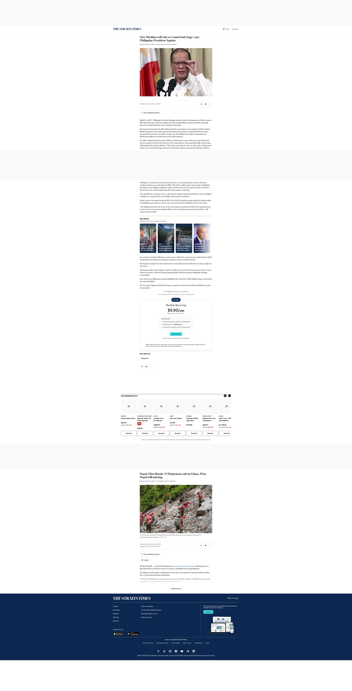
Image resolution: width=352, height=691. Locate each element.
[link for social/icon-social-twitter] (158, 651)
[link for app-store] (119, 634)
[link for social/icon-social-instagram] (170, 651)
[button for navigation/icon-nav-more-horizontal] (210, 104)
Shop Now (129, 433)
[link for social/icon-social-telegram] (187, 651)
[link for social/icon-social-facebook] (176, 651)
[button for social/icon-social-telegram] (201, 104)
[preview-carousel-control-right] (209, 238)
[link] (127, 29)
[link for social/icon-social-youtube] (181, 651)
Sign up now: (143, 44)
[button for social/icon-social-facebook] (206, 104)
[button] (226, 29)
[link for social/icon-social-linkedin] (193, 651)
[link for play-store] (133, 634)
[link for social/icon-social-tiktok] (164, 651)
